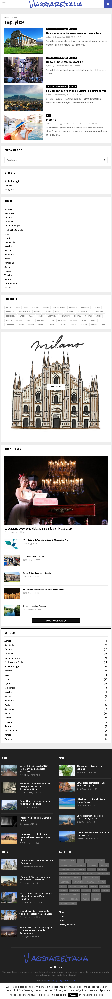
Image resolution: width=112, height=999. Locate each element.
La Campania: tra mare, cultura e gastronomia (76, 90)
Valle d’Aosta (10, 283)
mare (31, 316)
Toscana (8, 271)
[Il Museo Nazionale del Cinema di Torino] (9, 821)
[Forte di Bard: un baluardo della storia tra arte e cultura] (9, 805)
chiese (46, 307)
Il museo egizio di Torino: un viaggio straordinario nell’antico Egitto (34, 837)
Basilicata (9, 213)
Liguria (7, 238)
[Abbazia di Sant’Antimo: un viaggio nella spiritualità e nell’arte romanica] (9, 897)
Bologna (35, 307)
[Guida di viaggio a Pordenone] (12, 610)
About (61, 912)
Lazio (7, 234)
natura (19, 320)
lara (49, 37)
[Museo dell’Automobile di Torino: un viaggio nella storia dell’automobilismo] (9, 787)
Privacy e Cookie (67, 924)
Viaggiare (72, 29)
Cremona (85, 307)
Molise (7, 250)
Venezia (84, 324)
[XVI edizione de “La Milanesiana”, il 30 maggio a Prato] (12, 544)
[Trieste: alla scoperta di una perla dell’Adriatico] (12, 593)
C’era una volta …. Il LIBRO (34, 556)
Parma (51, 320)
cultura (96, 307)
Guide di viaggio (61, 29)
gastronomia (97, 312)
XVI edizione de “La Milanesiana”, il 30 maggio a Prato (46, 540)
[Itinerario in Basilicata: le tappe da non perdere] (67, 836)
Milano (40, 316)
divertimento (24, 312)
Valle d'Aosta (10, 730)
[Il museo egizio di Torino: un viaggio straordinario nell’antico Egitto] (9, 838)
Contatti (62, 920)
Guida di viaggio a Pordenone (36, 606)
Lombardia (9, 242)
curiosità (10, 312)
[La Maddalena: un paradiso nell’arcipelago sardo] (67, 820)
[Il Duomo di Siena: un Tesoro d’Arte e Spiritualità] (9, 864)
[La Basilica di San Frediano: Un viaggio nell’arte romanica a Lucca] (9, 915)
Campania (50, 29)
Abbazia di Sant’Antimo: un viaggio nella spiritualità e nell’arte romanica (35, 896)
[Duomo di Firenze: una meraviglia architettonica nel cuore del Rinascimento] (9, 931)
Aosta (8, 307)
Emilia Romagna (12, 226)
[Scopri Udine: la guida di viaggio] (12, 577)
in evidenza (10, 316)
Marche (8, 246)
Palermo (40, 320)
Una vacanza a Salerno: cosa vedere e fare (74, 33)
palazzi (30, 320)
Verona (94, 324)
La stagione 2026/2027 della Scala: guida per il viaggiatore (38, 528)
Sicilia (7, 267)
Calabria (8, 217)
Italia (48, 115)
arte (18, 307)
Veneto (7, 287)
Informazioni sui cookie (91, 995)
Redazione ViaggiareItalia (58, 123)
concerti (73, 307)
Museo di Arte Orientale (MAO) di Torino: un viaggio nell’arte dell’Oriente (35, 769)
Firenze (58, 312)
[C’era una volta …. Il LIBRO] (12, 560)
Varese (73, 324)
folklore (69, 312)
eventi (37, 312)
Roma (84, 320)
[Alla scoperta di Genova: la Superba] (67, 770)
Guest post (64, 916)
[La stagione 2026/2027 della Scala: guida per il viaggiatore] (56, 490)
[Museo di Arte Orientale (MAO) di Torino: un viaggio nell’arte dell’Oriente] (9, 770)
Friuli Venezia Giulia (13, 230)
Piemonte (9, 254)
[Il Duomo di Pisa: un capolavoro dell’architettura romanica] (9, 881)
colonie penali (59, 307)
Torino (51, 324)
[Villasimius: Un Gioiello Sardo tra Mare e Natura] (67, 803)
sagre (93, 320)
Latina (22, 316)
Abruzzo (8, 209)
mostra (77, 316)
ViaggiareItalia (56, 4)
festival (47, 312)
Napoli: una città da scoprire (64, 62)
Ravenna (73, 320)
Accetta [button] (73, 995)
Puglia (7, 259)
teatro (41, 324)
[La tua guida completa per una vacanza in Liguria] (67, 787)
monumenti (65, 316)
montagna (52, 316)
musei (98, 316)
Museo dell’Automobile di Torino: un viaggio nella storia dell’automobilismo (35, 786)
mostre (88, 316)
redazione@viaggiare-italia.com (61, 980)
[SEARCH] (104, 160)
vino (103, 324)
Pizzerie (51, 119)
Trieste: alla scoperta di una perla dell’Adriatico (43, 589)
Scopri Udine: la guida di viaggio (37, 573)
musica (9, 320)
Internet (8, 185)
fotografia (82, 312)
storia (31, 324)
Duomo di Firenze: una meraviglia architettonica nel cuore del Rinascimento (35, 930)
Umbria (7, 279)
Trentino (8, 275)
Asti (26, 307)
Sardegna (9, 263)
